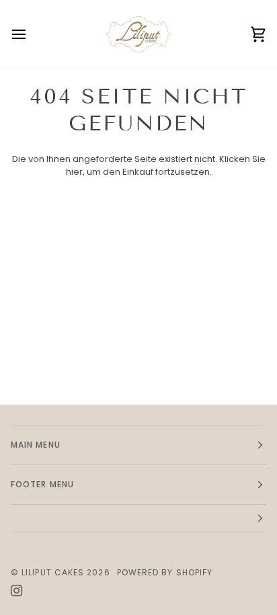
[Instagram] (17, 591)
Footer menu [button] (42, 484)
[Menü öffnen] (31, 34)
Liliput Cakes (53, 572)
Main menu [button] (36, 444)
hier (74, 171)
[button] (138, 518)
